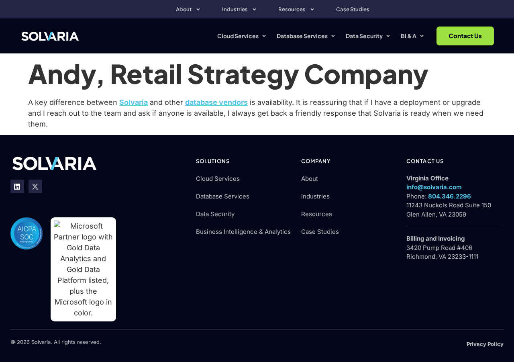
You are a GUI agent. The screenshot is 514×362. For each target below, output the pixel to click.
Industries (235, 9)
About (184, 9)
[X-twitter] (35, 186)
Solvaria (133, 102)
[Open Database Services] (333, 36)
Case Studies (352, 9)
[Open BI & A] (421, 36)
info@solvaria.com (434, 187)
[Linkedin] (17, 186)
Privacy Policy (485, 344)
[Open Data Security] (388, 36)
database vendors (216, 102)
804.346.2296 (449, 196)
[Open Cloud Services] (264, 36)
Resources (292, 9)
